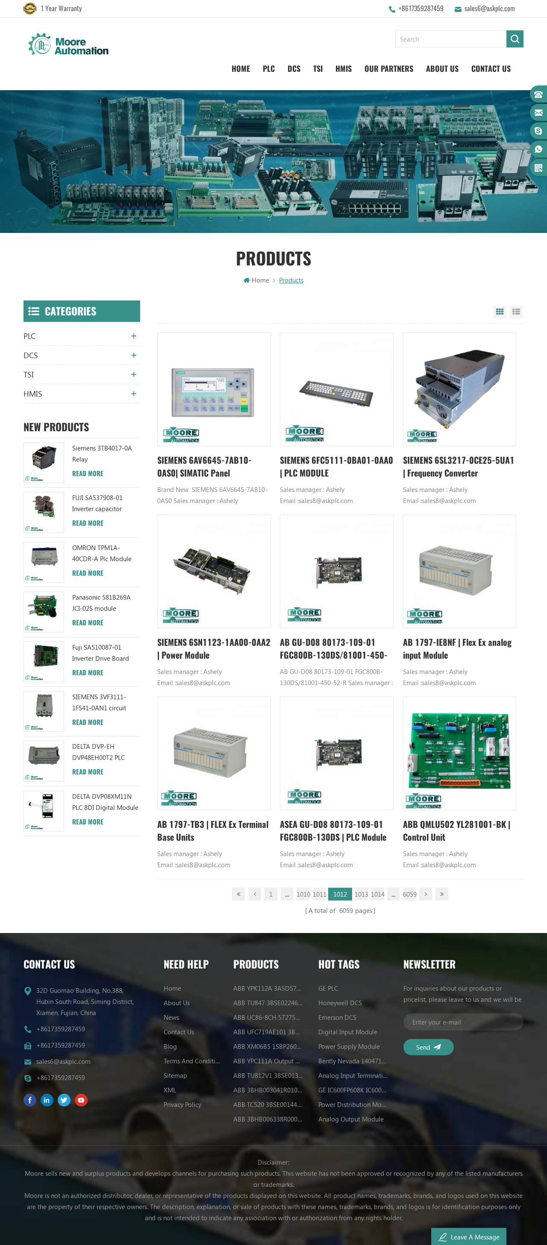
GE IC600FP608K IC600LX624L (353, 1090)
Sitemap (175, 1075)
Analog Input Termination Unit (353, 1075)
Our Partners (389, 68)
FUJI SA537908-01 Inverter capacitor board (97, 503)
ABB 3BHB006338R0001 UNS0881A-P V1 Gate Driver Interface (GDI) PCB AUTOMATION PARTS (268, 1119)
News (171, 1017)
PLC (269, 68)
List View (516, 312)
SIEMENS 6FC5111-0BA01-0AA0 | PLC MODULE (336, 466)
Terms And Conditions (194, 1061)
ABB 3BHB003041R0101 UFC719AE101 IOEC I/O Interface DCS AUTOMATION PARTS (268, 1090)
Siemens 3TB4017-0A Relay (102, 453)
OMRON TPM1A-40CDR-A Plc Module (102, 553)
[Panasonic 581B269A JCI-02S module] (44, 612)
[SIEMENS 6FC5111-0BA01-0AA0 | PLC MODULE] (337, 389)
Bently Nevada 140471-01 (353, 1061)
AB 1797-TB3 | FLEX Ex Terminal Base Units (212, 830)
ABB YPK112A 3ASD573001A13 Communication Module (268, 988)
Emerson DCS (337, 1017)
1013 (361, 894)
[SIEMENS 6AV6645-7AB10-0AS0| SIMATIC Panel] (214, 389)
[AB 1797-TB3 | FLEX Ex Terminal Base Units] (214, 753)
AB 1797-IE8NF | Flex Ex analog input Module (457, 648)
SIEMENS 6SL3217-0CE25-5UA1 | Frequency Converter (459, 466)
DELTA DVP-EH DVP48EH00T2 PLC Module (98, 752)
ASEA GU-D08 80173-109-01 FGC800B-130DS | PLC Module (333, 830)
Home (241, 68)
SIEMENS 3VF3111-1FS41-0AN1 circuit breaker (99, 702)
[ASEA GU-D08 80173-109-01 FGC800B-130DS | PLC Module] (337, 753)
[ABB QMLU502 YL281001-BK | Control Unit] (460, 753)
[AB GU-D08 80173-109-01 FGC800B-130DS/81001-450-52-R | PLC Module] (337, 571)
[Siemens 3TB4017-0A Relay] (44, 463)
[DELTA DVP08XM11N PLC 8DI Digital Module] (44, 811)
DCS (294, 68)
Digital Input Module (347, 1031)
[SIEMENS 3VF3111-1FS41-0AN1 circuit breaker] (44, 711)
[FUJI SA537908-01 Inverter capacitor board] (44, 512)
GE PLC (328, 988)
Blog (170, 1046)
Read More (87, 473)
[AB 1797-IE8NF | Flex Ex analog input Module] (460, 571)
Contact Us (491, 68)
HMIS (343, 68)
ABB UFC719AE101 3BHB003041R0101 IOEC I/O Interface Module (268, 1031)
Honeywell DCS (340, 1002)
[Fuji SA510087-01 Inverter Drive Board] (44, 662)
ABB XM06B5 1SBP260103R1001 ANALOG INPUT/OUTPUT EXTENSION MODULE (268, 1046)
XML (170, 1090)
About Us (442, 68)
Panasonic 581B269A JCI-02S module (101, 602)
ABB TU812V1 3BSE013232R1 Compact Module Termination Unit (268, 1075)
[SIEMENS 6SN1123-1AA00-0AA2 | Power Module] (214, 571)
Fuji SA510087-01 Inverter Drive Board (100, 652)
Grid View (500, 312)
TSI (318, 68)
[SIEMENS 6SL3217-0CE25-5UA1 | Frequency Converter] (460, 389)
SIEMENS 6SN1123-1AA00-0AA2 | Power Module (214, 648)
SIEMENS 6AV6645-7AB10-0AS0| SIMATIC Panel (204, 466)
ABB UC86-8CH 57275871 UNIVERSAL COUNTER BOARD (268, 1017)
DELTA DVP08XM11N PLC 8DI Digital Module (105, 802)
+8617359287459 (421, 8)
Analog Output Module (351, 1119)
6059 (409, 894)
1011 (319, 894)
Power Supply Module (349, 1046)
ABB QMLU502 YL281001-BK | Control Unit (456, 830)
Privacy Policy (182, 1104)
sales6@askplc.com (490, 8)
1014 (377, 894)
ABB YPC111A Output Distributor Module (268, 1061)
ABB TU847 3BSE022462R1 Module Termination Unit (268, 1002)
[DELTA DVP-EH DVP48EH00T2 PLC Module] (44, 761)
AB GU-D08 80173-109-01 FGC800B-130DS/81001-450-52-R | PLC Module (334, 649)
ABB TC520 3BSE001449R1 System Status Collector (268, 1104)
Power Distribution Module (353, 1104)
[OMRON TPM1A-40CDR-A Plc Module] (44, 562)
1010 (303, 894)
